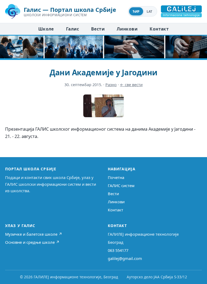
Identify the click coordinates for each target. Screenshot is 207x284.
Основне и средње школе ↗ (32, 242)
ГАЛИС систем (121, 185)
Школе (46, 29)
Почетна (116, 177)
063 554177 (118, 250)
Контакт (159, 29)
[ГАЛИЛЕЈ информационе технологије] (181, 11)
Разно (111, 84)
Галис (72, 29)
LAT (150, 11)
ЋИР (136, 11)
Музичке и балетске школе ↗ (33, 234)
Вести (98, 29)
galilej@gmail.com (125, 258)
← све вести (131, 84)
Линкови (127, 29)
